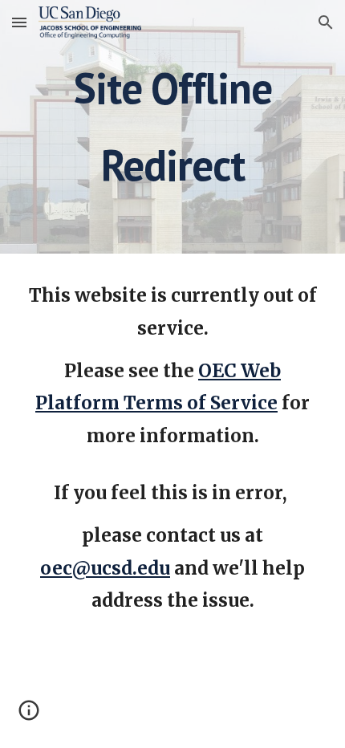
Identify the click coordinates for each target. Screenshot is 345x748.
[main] (173, 126)
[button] (19, 22)
